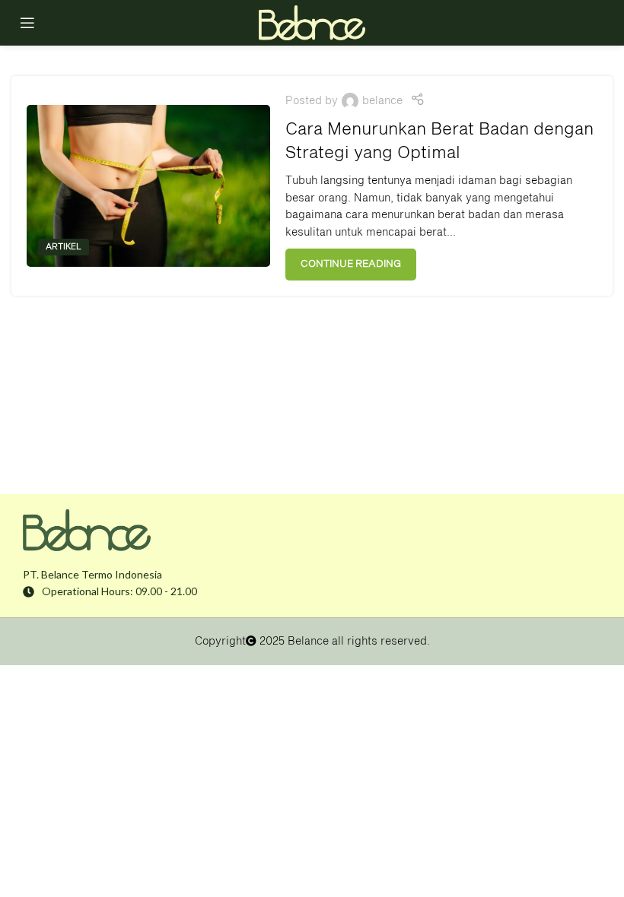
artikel (63, 246)
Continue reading (351, 264)
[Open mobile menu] (27, 23)
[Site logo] (312, 23)
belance (382, 101)
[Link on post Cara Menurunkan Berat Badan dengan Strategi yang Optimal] (148, 186)
